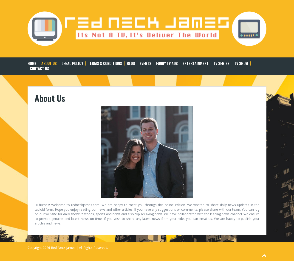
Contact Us (39, 68)
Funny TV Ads (167, 63)
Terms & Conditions (105, 63)
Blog (131, 63)
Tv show (241, 63)
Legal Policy (72, 63)
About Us (49, 63)
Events (145, 63)
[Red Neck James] (147, 28)
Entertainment (196, 63)
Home (32, 63)
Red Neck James (63, 247)
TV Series (221, 63)
